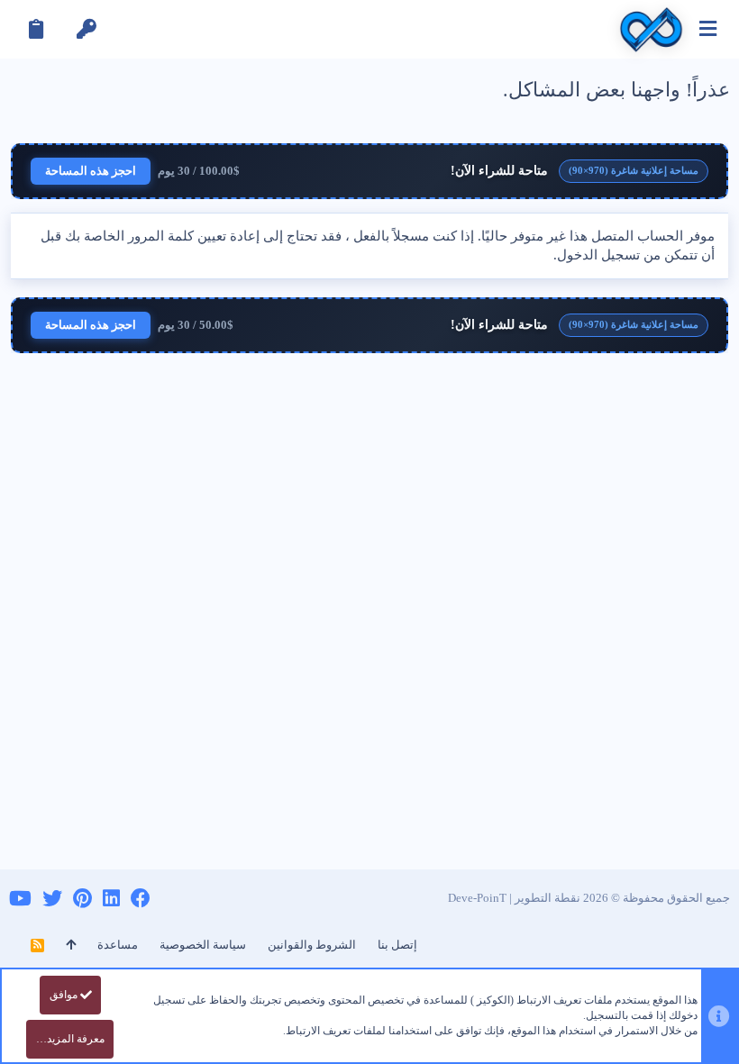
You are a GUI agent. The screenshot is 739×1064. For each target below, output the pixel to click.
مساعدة (117, 944)
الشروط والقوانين (312, 944)
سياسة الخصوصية (203, 944)
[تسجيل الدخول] (86, 29)
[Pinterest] (82, 898)
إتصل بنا (397, 944)
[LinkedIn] (111, 898)
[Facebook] (141, 898)
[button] (708, 29)
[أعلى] (71, 945)
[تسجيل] (36, 29)
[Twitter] (52, 898)
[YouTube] (20, 898)
